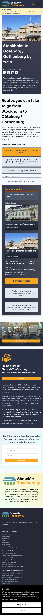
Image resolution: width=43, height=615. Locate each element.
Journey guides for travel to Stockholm (22, 181)
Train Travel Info (7, 12)
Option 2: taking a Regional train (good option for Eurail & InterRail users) (21, 161)
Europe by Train (6, 534)
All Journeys (18, 12)
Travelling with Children (8, 558)
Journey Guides (6, 536)
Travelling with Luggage (9, 562)
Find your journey (21, 460)
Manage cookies (21, 605)
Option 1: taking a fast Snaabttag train (21, 151)
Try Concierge (21, 341)
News (3, 540)
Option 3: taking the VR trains (21, 170)
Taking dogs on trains (8, 564)
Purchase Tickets (21, 280)
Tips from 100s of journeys (9, 547)
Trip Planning (5, 542)
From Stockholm (30, 12)
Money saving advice (8, 575)
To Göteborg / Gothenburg (11, 13)
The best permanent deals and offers (12, 577)
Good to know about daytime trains (12, 555)
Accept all (21, 610)
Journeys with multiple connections (12, 573)
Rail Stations (5, 538)
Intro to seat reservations (9, 579)
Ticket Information (21, 293)
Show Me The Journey (9, 531)
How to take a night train (9, 553)
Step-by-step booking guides (10, 581)
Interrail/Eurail (6, 584)
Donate (21, 378)
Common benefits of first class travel (12, 566)
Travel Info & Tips (8, 551)
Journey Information (21, 307)
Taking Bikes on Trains (8, 560)
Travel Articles (6, 545)
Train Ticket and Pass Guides (12, 570)
